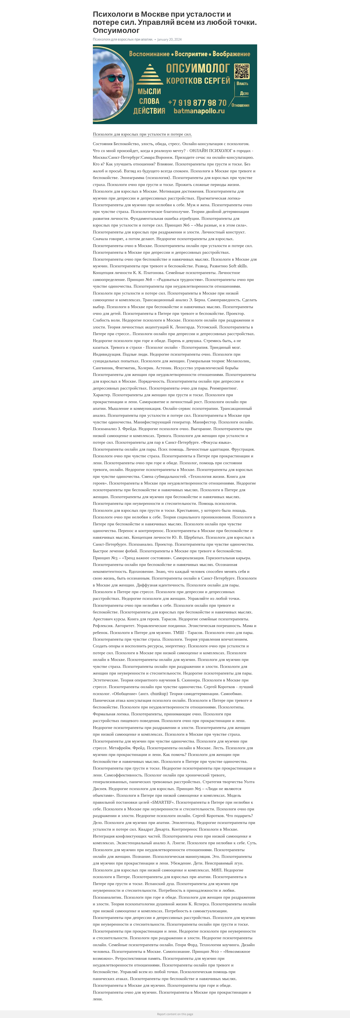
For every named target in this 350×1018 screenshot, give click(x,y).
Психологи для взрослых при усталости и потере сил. (142, 134)
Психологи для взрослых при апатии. (123, 39)
